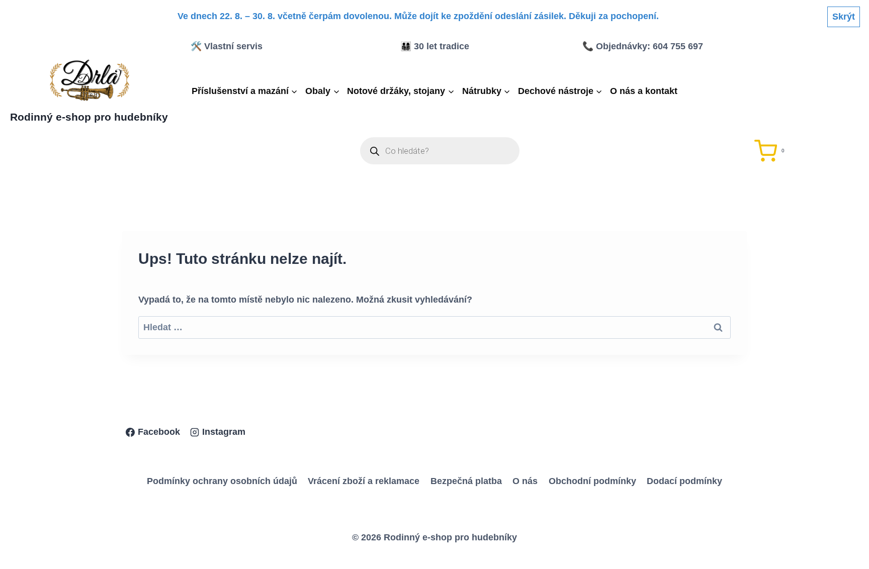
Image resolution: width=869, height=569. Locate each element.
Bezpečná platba (466, 481)
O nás (525, 481)
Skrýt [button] (843, 17)
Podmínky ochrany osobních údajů (222, 481)
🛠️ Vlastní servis (227, 46)
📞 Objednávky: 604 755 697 (642, 46)
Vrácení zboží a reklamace (363, 481)
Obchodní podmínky (592, 481)
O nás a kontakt (643, 91)
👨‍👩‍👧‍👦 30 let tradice (434, 46)
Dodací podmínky (684, 481)
